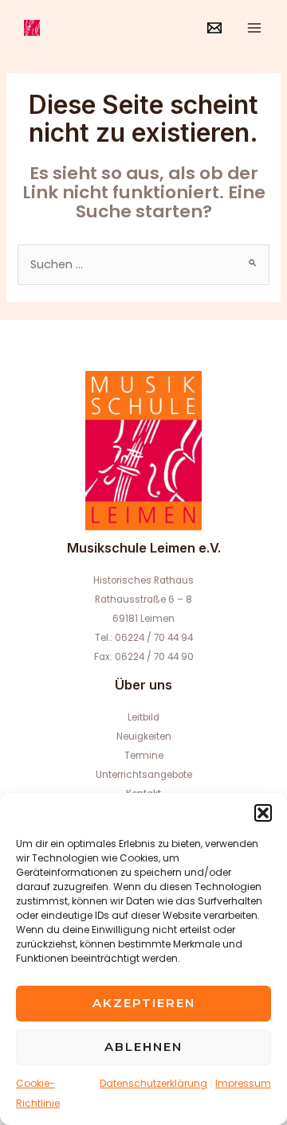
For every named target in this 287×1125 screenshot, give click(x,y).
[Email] (214, 28)
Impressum (243, 1083)
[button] (263, 813)
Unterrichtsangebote (144, 774)
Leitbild (143, 717)
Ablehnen (143, 1046)
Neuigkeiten (143, 736)
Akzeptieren (143, 1002)
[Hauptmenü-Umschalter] (254, 28)
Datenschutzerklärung (153, 1083)
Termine (143, 755)
